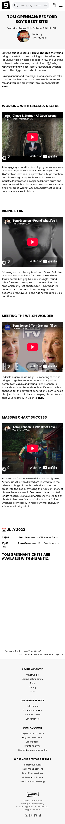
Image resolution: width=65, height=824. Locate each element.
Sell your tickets (32, 714)
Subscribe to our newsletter (32, 750)
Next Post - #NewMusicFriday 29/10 (40, 654)
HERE (5, 86)
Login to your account (32, 733)
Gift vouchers (33, 718)
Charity (32, 687)
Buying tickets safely (32, 679)
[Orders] (54, 5)
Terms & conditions (32, 800)
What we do (32, 674)
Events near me (32, 745)
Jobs (32, 691)
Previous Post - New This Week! (22, 651)
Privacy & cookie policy (32, 803)
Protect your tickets (32, 710)
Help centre (32, 706)
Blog (32, 683)
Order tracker (32, 741)
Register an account (32, 737)
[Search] (45, 5)
